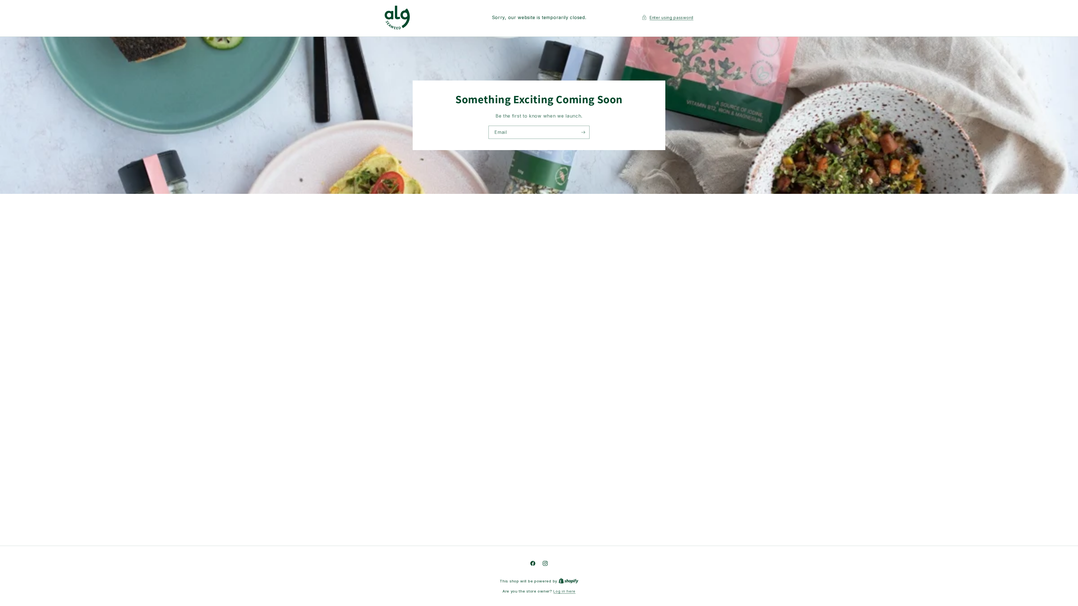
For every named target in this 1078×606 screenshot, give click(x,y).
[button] (667, 17)
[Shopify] (568, 581)
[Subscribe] (583, 132)
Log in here (564, 591)
